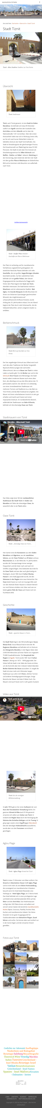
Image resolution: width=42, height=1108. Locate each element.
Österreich (9, 1056)
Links (7, 1097)
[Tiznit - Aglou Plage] (21, 858)
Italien (8, 1059)
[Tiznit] (21, 101)
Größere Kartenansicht (21, 222)
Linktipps (14, 1097)
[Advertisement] (21, 469)
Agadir (12, 658)
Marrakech (33, 823)
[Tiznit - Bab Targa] (33, 946)
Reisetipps (8, 1053)
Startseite (15, 23)
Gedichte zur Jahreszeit (14, 1048)
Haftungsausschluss (27, 1099)
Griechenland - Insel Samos (21, 1068)
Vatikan (11, 1065)
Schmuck (6, 376)
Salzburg (18, 1053)
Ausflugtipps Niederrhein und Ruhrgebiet (22, 1049)
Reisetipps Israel (27, 1062)
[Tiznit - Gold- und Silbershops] (9, 970)
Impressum (32, 1097)
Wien (17, 1056)
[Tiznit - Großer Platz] (9, 946)
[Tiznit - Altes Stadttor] (21, 946)
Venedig (25, 1056)
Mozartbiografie (31, 1053)
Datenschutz (12, 1099)
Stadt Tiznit (31, 23)
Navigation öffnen (9, 2)
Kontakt (23, 1097)
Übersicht (23, 23)
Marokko (33, 1056)
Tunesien (17, 1059)
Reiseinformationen (25, 1066)
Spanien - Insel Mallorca (16, 1071)
